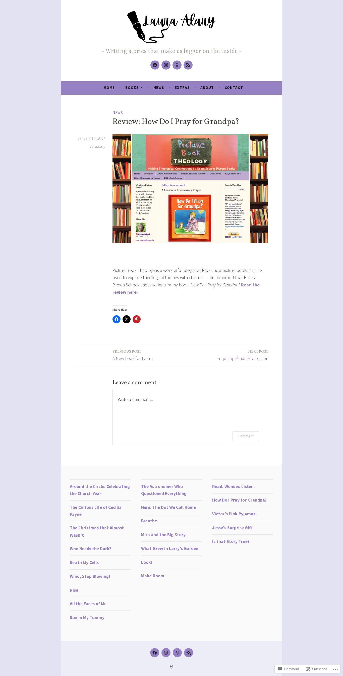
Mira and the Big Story (163, 534)
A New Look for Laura (132, 355)
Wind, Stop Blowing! (90, 576)
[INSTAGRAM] (165, 652)
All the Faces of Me (88, 603)
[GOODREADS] (177, 652)
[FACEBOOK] (154, 652)
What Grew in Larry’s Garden (169, 548)
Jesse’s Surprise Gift (232, 527)
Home (109, 87)
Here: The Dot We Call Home (168, 507)
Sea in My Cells (84, 562)
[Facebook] (154, 65)
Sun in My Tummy (87, 617)
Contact (234, 87)
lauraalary (97, 146)
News (158, 87)
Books (132, 87)
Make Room (152, 576)
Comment (246, 436)
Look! (146, 562)
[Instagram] (165, 65)
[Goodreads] (177, 65)
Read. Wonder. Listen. (233, 486)
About (207, 87)
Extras (182, 87)
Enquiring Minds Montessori (242, 355)
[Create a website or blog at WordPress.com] (171, 666)
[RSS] (188, 65)
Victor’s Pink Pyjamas (233, 514)
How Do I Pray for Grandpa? (239, 500)
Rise (74, 590)
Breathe (149, 521)
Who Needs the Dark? (90, 548)
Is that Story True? (231, 541)
